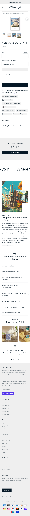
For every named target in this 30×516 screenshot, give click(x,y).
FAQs (3, 452)
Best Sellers (5, 434)
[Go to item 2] (9, 35)
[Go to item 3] (14, 35)
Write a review (15, 152)
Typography (5, 426)
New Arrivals (5, 405)
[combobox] (15, 13)
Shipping (4, 443)
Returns (4, 446)
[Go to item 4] (19, 36)
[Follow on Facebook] (2, 496)
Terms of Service (6, 467)
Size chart (25, 52)
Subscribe (6, 490)
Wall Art (4, 428)
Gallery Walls (5, 408)
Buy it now (15, 85)
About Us (4, 461)
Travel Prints (5, 414)
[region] (15, 351)
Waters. (22, 501)
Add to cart (15, 80)
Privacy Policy (6, 469)
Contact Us (5, 464)
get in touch (9, 383)
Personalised (5, 431)
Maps (3, 423)
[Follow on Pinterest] (11, 496)
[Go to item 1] (4, 34)
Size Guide (5, 449)
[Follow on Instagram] (6, 496)
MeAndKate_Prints (15, 322)
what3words (5, 411)
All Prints (4, 402)
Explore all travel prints (8, 245)
